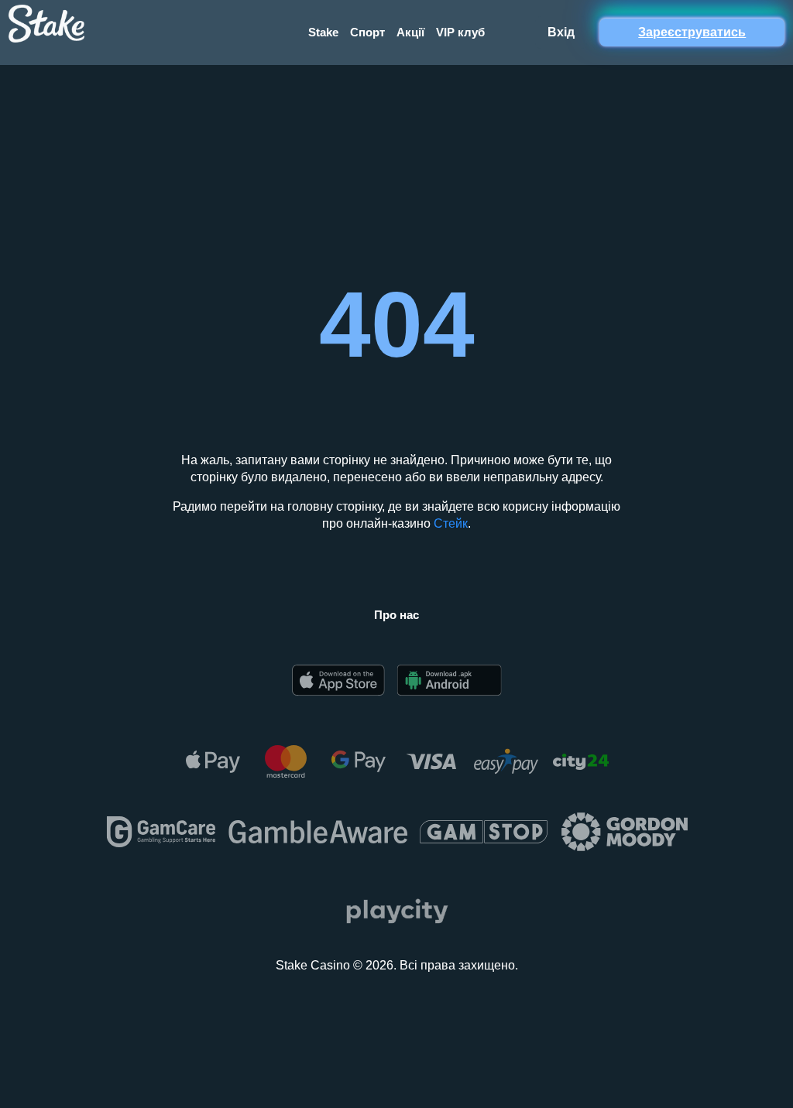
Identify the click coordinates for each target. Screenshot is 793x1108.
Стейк (451, 523)
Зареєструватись (692, 32)
